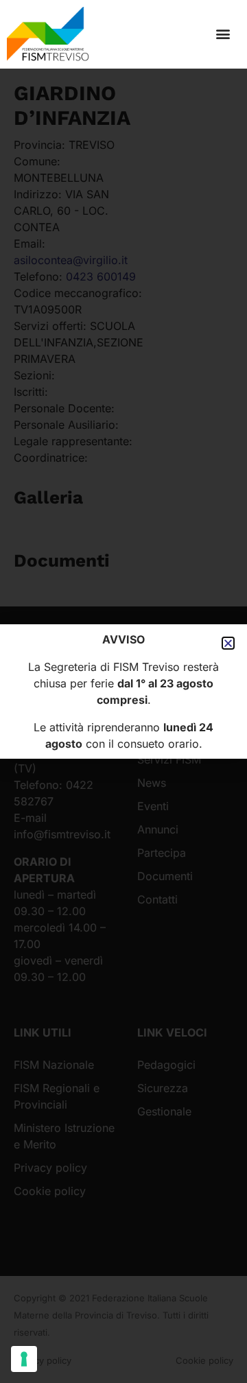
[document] (123, 691)
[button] (222, 34)
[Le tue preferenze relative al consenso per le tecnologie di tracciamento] (24, 1359)
